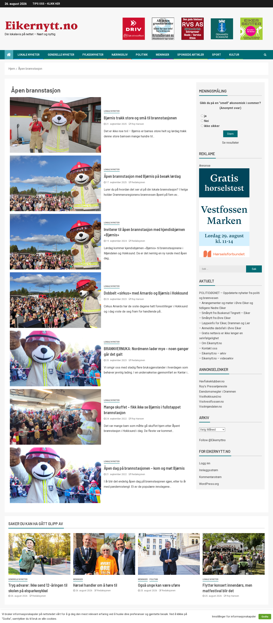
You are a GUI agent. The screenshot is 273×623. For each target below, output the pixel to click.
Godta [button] (264, 616)
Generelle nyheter (61, 54)
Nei (206, 121)
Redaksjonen (138, 182)
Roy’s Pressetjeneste (213, 386)
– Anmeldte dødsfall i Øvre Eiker (220, 328)
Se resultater (230, 142)
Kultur (234, 54)
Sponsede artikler (190, 54)
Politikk (142, 54)
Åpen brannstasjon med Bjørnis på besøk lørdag (142, 176)
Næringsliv (120, 54)
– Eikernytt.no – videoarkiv (216, 358)
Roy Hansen (137, 124)
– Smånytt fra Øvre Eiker (215, 318)
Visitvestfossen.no (211, 401)
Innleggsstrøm (208, 470)
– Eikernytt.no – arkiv (212, 353)
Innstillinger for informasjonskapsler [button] (234, 616)
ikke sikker (212, 126)
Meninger (162, 54)
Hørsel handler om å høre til (95, 585)
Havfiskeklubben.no (212, 381)
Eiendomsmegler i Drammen (217, 391)
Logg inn (204, 463)
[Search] (265, 54)
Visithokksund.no (210, 396)
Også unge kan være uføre (159, 585)
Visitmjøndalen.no (210, 406)
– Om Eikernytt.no (210, 343)
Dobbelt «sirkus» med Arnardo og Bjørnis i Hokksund (146, 292)
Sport (216, 54)
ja (205, 116)
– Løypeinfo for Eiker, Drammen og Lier (224, 323)
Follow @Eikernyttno (212, 440)
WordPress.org (209, 484)
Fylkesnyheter (92, 54)
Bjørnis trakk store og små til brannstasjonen (140, 117)
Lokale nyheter (29, 54)
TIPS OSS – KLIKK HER (46, 3)
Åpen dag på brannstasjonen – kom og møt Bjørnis (144, 468)
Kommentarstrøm (210, 477)
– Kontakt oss (208, 348)
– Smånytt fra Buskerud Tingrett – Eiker (224, 313)
